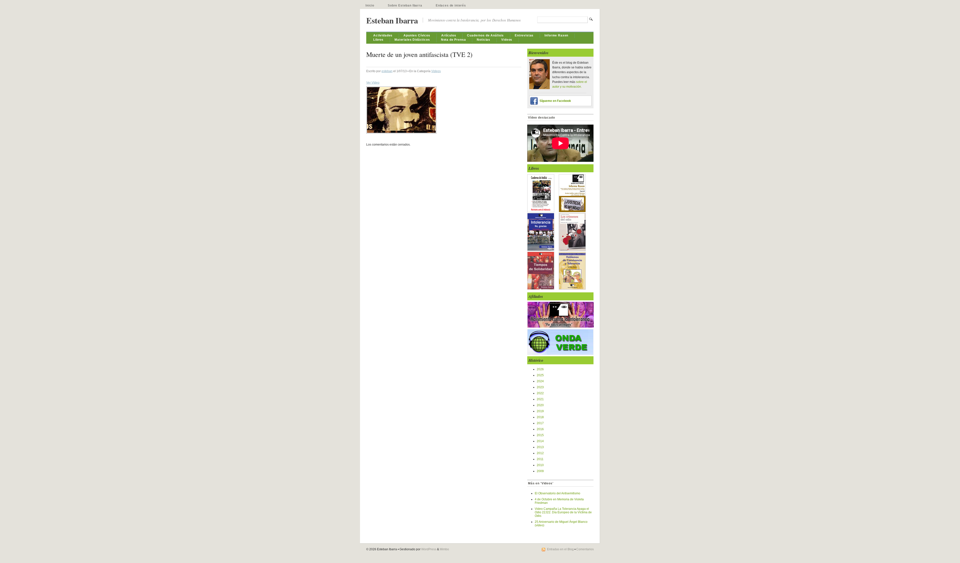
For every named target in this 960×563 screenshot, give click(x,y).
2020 (540, 405)
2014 (540, 441)
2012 (540, 453)
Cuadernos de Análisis (485, 35)
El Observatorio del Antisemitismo (557, 493)
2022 (540, 393)
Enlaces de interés (451, 5)
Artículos (448, 35)
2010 (540, 465)
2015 (540, 435)
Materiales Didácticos (412, 39)
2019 (540, 411)
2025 (540, 375)
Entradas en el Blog (560, 549)
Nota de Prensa (453, 39)
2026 (540, 369)
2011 (540, 459)
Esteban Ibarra (392, 20)
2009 (540, 471)
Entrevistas (524, 35)
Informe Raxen (556, 35)
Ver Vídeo (373, 82)
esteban (387, 71)
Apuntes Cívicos (417, 35)
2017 (540, 423)
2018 (540, 417)
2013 (540, 447)
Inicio (370, 5)
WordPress (428, 549)
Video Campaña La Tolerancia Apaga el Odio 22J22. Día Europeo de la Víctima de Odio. (563, 512)
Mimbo (444, 549)
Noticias (483, 39)
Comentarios (585, 549)
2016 (540, 429)
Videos (506, 39)
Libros (378, 39)
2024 (540, 381)
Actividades (382, 35)
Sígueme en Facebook (555, 101)
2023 (540, 387)
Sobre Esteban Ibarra (405, 5)
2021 (540, 399)
